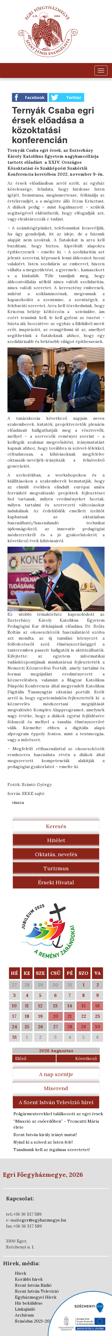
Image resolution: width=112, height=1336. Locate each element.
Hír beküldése (29, 1303)
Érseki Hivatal (56, 882)
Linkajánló (25, 1309)
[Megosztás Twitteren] (66, 97)
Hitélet (56, 840)
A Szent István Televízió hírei (56, 1102)
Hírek (20, 1273)
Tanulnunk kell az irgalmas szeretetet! (51, 1149)
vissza (18, 802)
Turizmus (56, 868)
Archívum (24, 1315)
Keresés (56, 826)
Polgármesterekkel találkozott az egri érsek (58, 1113)
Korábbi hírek (29, 1279)
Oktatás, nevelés (56, 854)
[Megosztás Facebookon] (30, 97)
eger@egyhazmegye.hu (42, 1220)
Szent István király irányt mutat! (45, 1134)
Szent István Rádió (33, 1285)
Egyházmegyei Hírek (35, 1297)
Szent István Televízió (37, 1291)
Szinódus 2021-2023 (34, 1321)
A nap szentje (56, 1074)
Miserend (56, 1088)
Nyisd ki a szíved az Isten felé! (43, 1142)
